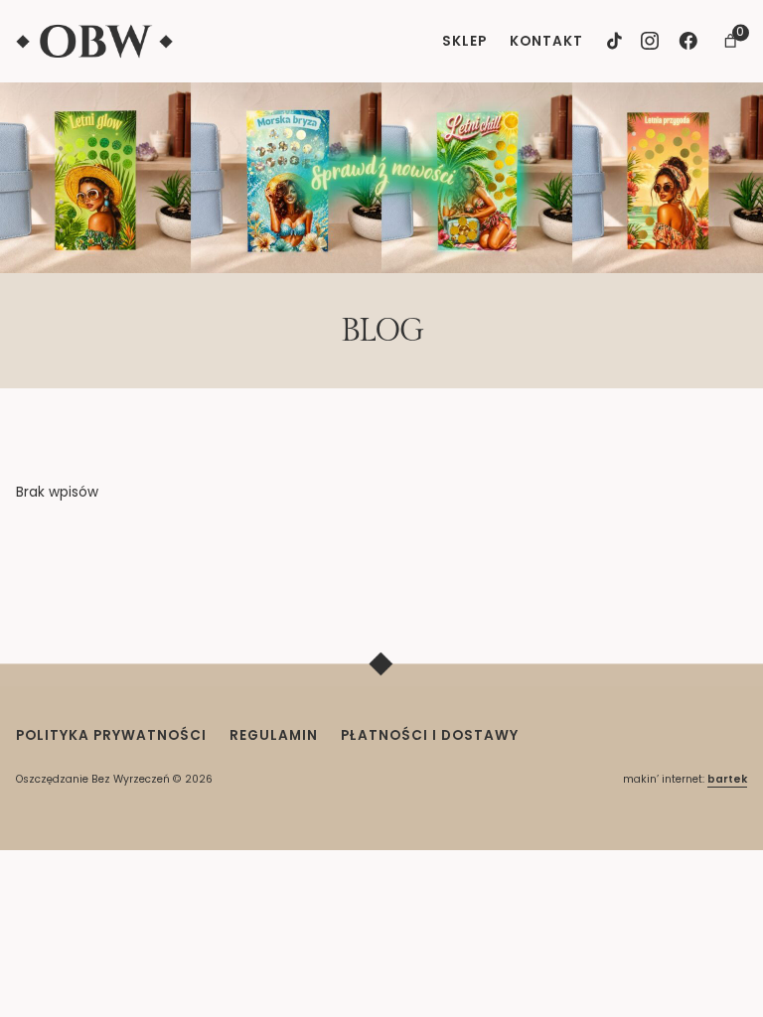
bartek (727, 779)
